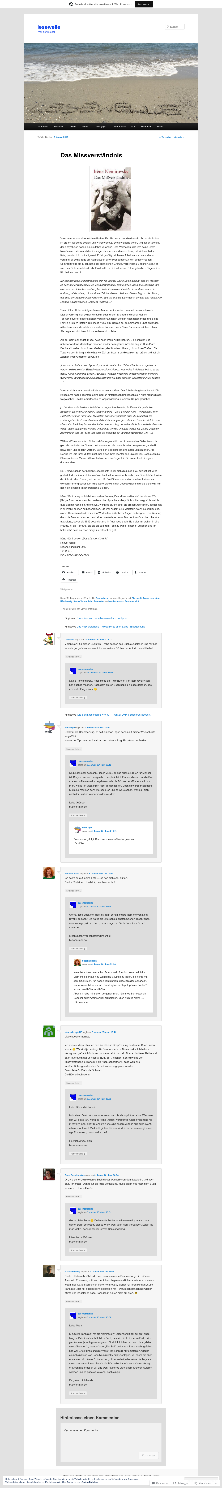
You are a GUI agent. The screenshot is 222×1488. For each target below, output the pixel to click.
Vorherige (165, 137)
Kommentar (148, 1455)
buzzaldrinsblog (72, 1271)
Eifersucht (137, 598)
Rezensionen (102, 598)
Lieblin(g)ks (100, 126)
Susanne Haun (72, 873)
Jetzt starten (144, 4)
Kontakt (85, 126)
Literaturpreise (119, 126)
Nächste (179, 137)
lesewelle (48, 26)
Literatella (70, 639)
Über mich (146, 126)
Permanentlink (132, 601)
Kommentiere (73, 656)
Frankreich (148, 598)
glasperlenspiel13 (73, 1032)
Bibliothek (58, 126)
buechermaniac (116, 601)
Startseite (43, 126)
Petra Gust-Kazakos (75, 1175)
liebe (90, 601)
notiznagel (70, 727)
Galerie (72, 126)
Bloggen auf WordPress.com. (77, 1475)
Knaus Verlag (80, 601)
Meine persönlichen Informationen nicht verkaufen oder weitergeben (126, 1475)
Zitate (160, 126)
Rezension (98, 601)
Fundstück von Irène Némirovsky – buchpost (101, 618)
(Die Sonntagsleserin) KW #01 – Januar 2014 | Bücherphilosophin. (113, 714)
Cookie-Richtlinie (90, 1482)
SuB (133, 126)
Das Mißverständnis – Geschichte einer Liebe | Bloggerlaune (110, 626)
